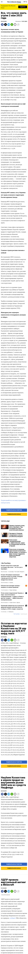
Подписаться (14, 482)
